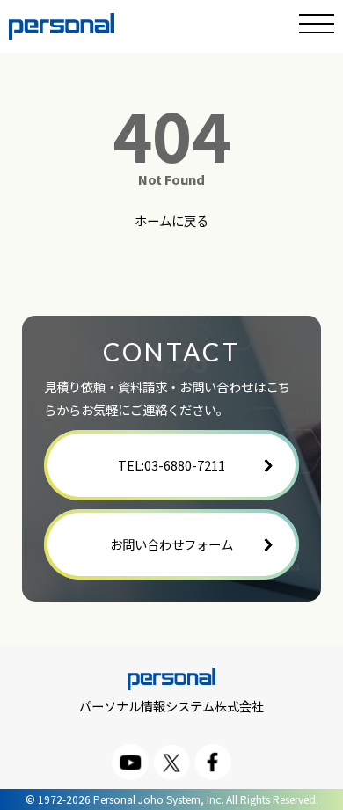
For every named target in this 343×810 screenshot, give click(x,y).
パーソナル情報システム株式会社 (171, 705)
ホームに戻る (171, 221)
